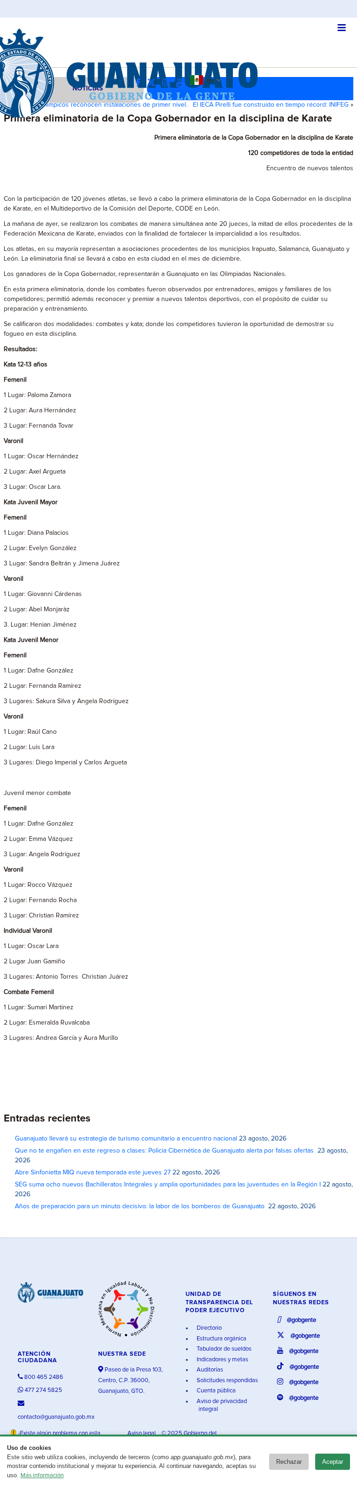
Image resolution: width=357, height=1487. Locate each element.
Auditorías (209, 1370)
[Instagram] (168, 83)
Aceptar (332, 1461)
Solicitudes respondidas (226, 1381)
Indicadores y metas (221, 1360)
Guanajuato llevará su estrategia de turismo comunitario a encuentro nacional (126, 1138)
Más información (42, 1476)
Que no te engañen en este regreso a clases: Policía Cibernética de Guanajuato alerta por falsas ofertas (165, 1150)
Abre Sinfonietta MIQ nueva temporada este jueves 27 (93, 1172)
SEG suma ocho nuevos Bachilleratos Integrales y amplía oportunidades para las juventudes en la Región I (168, 1184)
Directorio (208, 1328)
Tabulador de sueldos (223, 1349)
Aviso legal (142, 1433)
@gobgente (300, 1320)
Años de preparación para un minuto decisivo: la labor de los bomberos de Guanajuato (140, 1206)
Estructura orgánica (220, 1339)
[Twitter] (153, 83)
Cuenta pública (215, 1391)
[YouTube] (182, 83)
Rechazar (289, 1461)
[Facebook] (140, 83)
